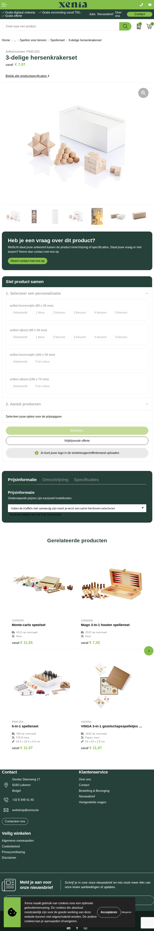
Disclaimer (9, 857)
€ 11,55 (22, 642)
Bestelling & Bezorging (94, 790)
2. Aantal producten (23, 404)
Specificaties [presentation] (86, 479)
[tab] (22, 480)
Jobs (92, 14)
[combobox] (60, 26)
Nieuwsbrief (105, 14)
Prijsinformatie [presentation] (22, 479)
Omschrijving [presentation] (55, 479)
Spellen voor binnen (33, 40)
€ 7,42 (90, 642)
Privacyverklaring (13, 852)
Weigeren (126, 912)
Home (6, 40)
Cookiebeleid (11, 846)
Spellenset (57, 40)
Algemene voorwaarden (18, 840)
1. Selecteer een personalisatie (33, 293)
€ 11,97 (22, 748)
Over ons (118, 14)
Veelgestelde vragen (92, 802)
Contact (139, 14)
